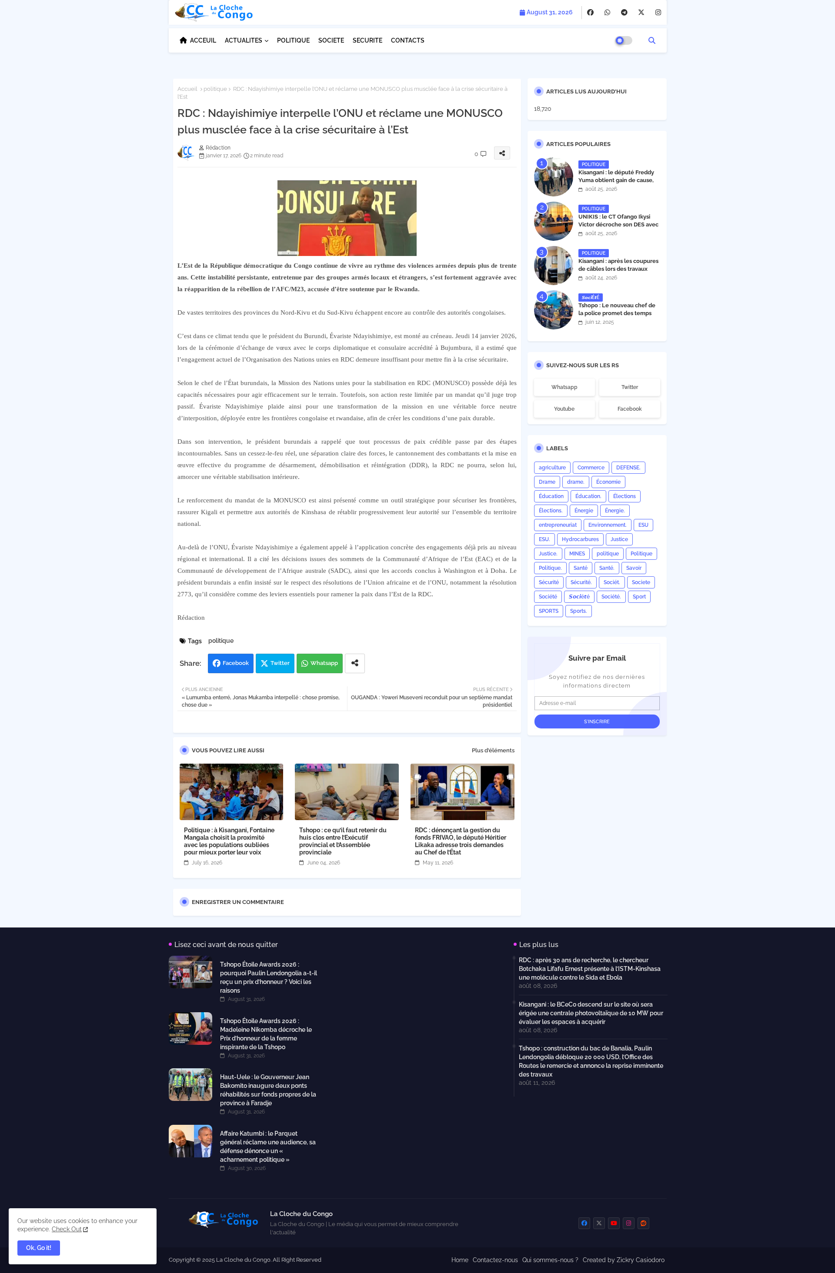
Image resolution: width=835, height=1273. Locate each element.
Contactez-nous (495, 1259)
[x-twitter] (641, 12)
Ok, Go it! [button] (38, 1247)
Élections (624, 496)
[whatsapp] (607, 12)
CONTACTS (407, 40)
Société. (611, 597)
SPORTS (548, 611)
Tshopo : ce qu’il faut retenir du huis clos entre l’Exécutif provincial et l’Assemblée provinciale (343, 841)
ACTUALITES (243, 40)
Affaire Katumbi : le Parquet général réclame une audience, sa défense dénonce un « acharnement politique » (268, 1146)
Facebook (236, 663)
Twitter (280, 663)
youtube (564, 409)
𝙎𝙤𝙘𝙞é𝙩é (579, 597)
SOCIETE (331, 40)
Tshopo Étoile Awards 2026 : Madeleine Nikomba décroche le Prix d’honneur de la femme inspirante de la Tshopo (266, 1033)
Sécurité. (581, 582)
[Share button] (355, 663)
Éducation (551, 496)
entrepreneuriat (558, 525)
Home (459, 1259)
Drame (547, 482)
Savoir (633, 568)
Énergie (583, 511)
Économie (608, 482)
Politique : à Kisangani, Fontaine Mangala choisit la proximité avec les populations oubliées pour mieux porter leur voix (229, 841)
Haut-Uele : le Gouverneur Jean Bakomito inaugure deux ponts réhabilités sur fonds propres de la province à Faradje (268, 1090)
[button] (652, 40)
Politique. (550, 568)
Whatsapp (324, 663)
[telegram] (624, 12)
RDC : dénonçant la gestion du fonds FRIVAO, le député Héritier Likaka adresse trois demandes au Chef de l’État (460, 841)
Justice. (548, 554)
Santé (581, 568)
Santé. (607, 568)
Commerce (591, 468)
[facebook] (590, 12)
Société (548, 597)
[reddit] (643, 1223)
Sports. (578, 611)
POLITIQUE (293, 40)
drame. (575, 482)
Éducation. (588, 496)
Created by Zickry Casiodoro (624, 1259)
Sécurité (549, 582)
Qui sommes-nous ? (550, 1259)
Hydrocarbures (580, 539)
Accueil (187, 89)
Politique (641, 554)
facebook (630, 409)
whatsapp (564, 387)
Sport (639, 597)
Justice (619, 539)
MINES (577, 554)
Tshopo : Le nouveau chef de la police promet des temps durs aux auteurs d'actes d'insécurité (616, 317)
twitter (629, 387)
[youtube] (614, 1223)
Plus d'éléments (493, 750)
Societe (641, 582)
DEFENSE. (628, 468)
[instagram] (658, 12)
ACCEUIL (203, 40)
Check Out (67, 1229)
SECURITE (367, 40)
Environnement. (607, 525)
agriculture (552, 468)
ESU (643, 525)
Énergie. (615, 511)
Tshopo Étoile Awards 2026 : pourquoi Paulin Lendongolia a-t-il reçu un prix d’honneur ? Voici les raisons (268, 977)
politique (215, 89)
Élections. (551, 511)
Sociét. (612, 582)
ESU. (544, 539)
